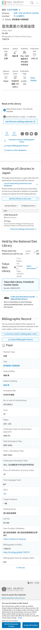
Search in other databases (16, 150)
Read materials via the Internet (13, 598)
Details (20, 618)
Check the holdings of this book (22, 229)
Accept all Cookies (31, 625)
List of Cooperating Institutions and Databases (18, 184)
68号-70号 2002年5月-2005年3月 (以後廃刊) (26, 14)
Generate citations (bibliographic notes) (21, 140)
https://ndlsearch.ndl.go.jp (14, 539)
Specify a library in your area (20, 198)
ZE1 (4, 493)
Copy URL (14, 135)
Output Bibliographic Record (17, 145)
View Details (34, 79)
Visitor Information (31, 267)
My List (7, 135)
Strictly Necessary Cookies (11, 625)
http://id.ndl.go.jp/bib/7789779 (16, 552)
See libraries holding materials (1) (20, 121)
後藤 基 (6, 385)
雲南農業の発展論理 (11, 365)
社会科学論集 (12, 9)
